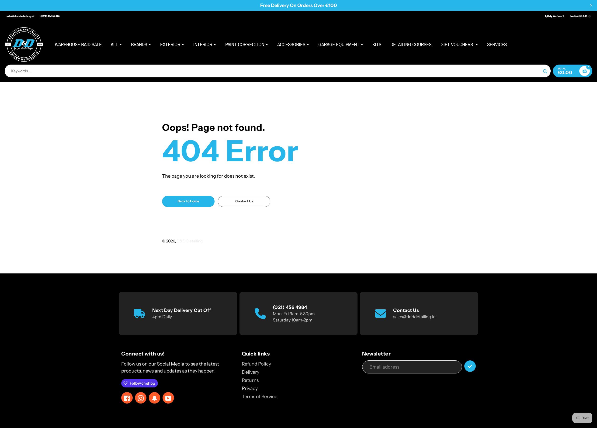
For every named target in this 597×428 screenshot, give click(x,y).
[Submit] (470, 366)
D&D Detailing (190, 241)
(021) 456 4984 (49, 16)
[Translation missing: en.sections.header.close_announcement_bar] (591, 5)
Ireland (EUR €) (580, 16)
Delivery (250, 372)
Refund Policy (256, 364)
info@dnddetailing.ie (20, 16)
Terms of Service (259, 396)
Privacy (250, 388)
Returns (250, 380)
